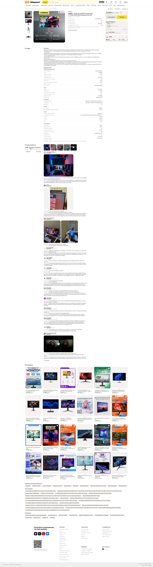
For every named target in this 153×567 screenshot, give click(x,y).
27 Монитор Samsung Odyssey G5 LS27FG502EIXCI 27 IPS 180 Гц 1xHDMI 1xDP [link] (119, 419)
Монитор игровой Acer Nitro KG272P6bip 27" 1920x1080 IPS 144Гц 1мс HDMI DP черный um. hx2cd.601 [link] (119, 448)
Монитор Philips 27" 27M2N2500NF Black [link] (33, 448)
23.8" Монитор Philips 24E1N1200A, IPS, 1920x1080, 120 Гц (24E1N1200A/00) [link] (33, 391)
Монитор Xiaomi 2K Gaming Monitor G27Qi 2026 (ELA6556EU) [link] (50, 476)
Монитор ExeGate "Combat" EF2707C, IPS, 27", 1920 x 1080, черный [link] (119, 476)
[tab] (28, 5)
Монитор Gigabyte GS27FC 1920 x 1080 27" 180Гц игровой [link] (84, 448)
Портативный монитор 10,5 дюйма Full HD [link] (102, 419)
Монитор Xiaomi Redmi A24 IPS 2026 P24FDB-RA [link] (85, 476)
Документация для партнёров (87, 552)
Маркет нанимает (105, 536)
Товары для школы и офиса (64, 550)
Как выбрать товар (85, 529)
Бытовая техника (62, 532)
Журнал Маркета (84, 538)
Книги (60, 548)
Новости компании (106, 529)
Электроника (61, 536)
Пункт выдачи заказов (106, 534)
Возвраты (83, 536)
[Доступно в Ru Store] (47, 535)
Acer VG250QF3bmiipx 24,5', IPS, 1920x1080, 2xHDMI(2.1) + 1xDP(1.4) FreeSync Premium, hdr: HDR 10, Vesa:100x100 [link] (84, 391)
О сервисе (83, 534)
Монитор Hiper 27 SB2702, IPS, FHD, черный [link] (50, 419)
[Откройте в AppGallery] (43, 535)
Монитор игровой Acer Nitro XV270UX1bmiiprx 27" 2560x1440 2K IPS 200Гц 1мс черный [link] (67, 448)
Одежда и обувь (62, 538)
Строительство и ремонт (64, 556)
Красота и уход (62, 543)
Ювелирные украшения (64, 559)
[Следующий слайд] (63, 27)
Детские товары (62, 557)
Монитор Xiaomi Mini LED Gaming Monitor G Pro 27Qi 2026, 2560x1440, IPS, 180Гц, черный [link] (33, 419)
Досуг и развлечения (63, 529)
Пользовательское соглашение (15, 564)
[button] (73, 30)
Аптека (60, 541)
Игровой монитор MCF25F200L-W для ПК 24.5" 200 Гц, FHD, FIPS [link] (67, 391)
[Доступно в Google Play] (39, 535)
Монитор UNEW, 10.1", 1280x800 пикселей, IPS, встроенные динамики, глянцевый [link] (67, 476)
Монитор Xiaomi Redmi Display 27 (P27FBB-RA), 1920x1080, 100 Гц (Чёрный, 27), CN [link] (118, 391)
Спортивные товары (63, 552)
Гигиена (61, 534)
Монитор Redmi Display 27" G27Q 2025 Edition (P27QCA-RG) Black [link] (50, 448)
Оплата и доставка (85, 531)
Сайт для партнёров (85, 554)
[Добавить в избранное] (40, 368)
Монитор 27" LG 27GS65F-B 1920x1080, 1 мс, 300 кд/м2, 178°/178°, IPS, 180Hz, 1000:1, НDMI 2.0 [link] (67, 419)
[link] (28, 486)
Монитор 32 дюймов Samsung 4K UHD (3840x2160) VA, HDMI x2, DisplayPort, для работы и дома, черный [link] (33, 476)
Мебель (60, 531)
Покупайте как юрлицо (85, 532)
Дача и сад (61, 547)
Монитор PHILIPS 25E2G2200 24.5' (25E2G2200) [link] (101, 476)
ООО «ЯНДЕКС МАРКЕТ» (147, 563)
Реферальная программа (107, 531)
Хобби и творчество (63, 545)
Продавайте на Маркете (86, 550)
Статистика (5, 564)
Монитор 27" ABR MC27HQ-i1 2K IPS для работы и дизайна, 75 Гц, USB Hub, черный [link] (102, 448)
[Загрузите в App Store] (35, 535)
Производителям (105, 532)
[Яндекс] (150, 565)
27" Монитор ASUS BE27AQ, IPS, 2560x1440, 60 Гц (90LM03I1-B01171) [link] (102, 391)
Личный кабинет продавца (86, 549)
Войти (125, 2)
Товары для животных (63, 554)
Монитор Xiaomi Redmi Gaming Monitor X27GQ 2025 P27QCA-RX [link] (50, 391)
